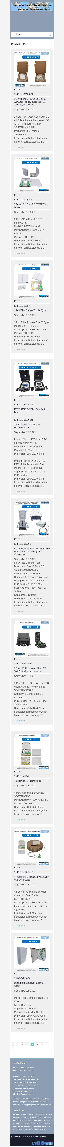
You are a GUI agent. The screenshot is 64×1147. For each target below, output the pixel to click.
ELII (30, 1136)
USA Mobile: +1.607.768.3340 (25, 1082)
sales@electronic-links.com (24, 1088)
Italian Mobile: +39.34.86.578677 (26, 1085)
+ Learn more (19, 147)
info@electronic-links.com (23, 1091)
